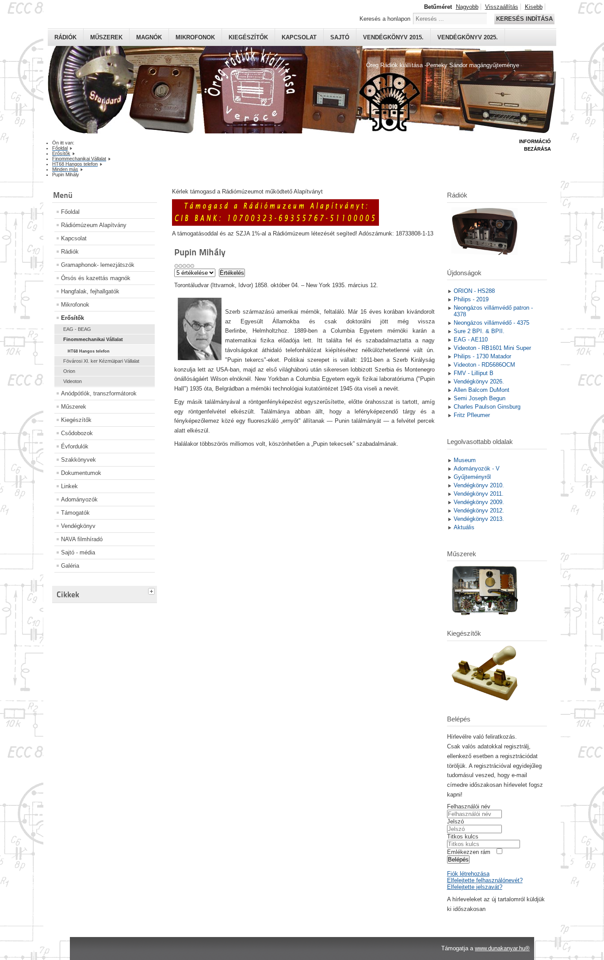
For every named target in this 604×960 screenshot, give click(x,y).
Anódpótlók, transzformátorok (99, 393)
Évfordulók (74, 446)
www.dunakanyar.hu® (502, 948)
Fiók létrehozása (468, 873)
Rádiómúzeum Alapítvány (93, 225)
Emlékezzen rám (468, 852)
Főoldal (70, 212)
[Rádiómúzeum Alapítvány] (275, 223)
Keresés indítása (524, 18)
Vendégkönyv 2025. (467, 37)
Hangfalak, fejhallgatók (90, 291)
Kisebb (534, 7)
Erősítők (72, 318)
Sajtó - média (78, 552)
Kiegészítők (248, 37)
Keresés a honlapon (384, 18)
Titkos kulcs (462, 836)
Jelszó (455, 821)
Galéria (70, 565)
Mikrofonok (195, 37)
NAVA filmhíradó (82, 539)
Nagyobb (467, 7)
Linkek (69, 486)
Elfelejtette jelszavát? (474, 887)
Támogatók (75, 512)
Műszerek (106, 37)
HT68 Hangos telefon (89, 351)
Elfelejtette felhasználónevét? (485, 880)
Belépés (458, 859)
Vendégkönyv (78, 526)
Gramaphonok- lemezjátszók (97, 265)
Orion (69, 371)
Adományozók (79, 499)
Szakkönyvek (78, 459)
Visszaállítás (501, 7)
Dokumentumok (81, 473)
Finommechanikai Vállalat (93, 339)
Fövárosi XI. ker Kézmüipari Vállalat (101, 361)
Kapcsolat (299, 37)
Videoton (72, 381)
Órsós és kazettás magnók (95, 278)
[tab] (152, 590)
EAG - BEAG (77, 329)
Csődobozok (77, 433)
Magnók (149, 37)
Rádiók (65, 37)
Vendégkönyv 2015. (393, 37)
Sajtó (339, 37)
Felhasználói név (468, 806)
